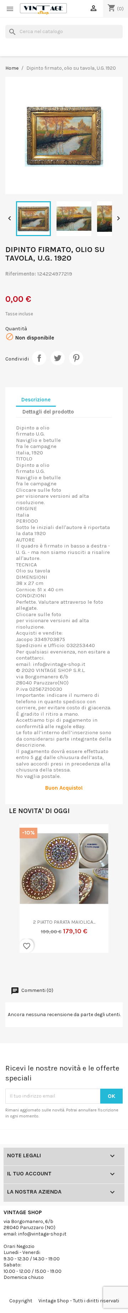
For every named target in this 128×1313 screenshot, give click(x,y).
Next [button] (108, 893)
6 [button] (49, 962)
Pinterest (76, 358)
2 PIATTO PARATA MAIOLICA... (64, 922)
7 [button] (56, 962)
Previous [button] (19, 893)
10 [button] (78, 962)
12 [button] (92, 962)
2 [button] (21, 962)
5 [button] (42, 962)
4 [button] (35, 962)
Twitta (57, 358)
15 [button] (113, 962)
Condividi (39, 358)
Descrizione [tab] (35, 399)
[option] (64, 893)
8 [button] (64, 962)
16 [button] (64, 969)
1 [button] (14, 962)
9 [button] (71, 962)
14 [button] (106, 962)
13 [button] (99, 962)
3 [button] (28, 962)
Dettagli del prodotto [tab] (48, 412)
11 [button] (85, 962)
